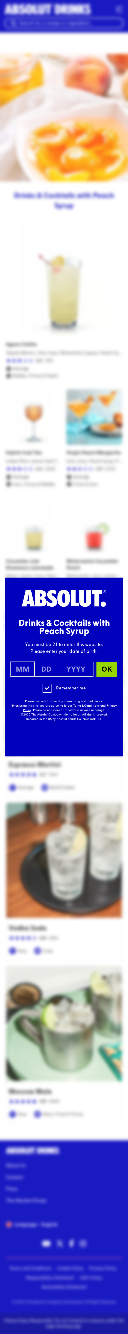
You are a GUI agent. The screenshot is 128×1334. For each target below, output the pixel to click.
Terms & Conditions (86, 705)
